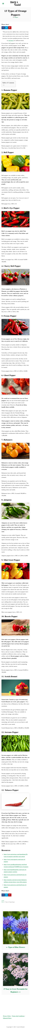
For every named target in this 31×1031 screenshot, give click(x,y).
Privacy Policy (7, 1016)
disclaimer (11, 40)
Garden (3, 900)
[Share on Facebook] (3, 27)
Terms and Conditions (18, 1016)
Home (3, 902)
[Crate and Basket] (15, 3)
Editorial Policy (7, 1018)
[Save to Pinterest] (9, 27)
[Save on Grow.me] (12, 27)
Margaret (16, 17)
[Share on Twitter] (6, 27)
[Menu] (3, 3)
